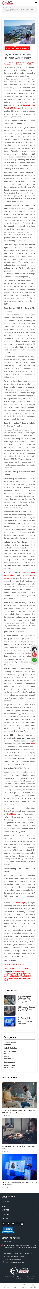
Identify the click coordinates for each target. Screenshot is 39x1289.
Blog (11, 7)
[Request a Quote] (34, 649)
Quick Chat (33, 1287)
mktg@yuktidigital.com (16, 1262)
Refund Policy (7, 1253)
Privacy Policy (18, 1253)
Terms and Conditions (10, 1256)
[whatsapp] (34, 654)
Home (5, 7)
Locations (6, 1210)
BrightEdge (11, 814)
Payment (22, 1256)
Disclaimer (28, 1253)
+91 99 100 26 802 (10, 1241)
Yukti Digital (21, 903)
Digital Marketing (18, 972)
